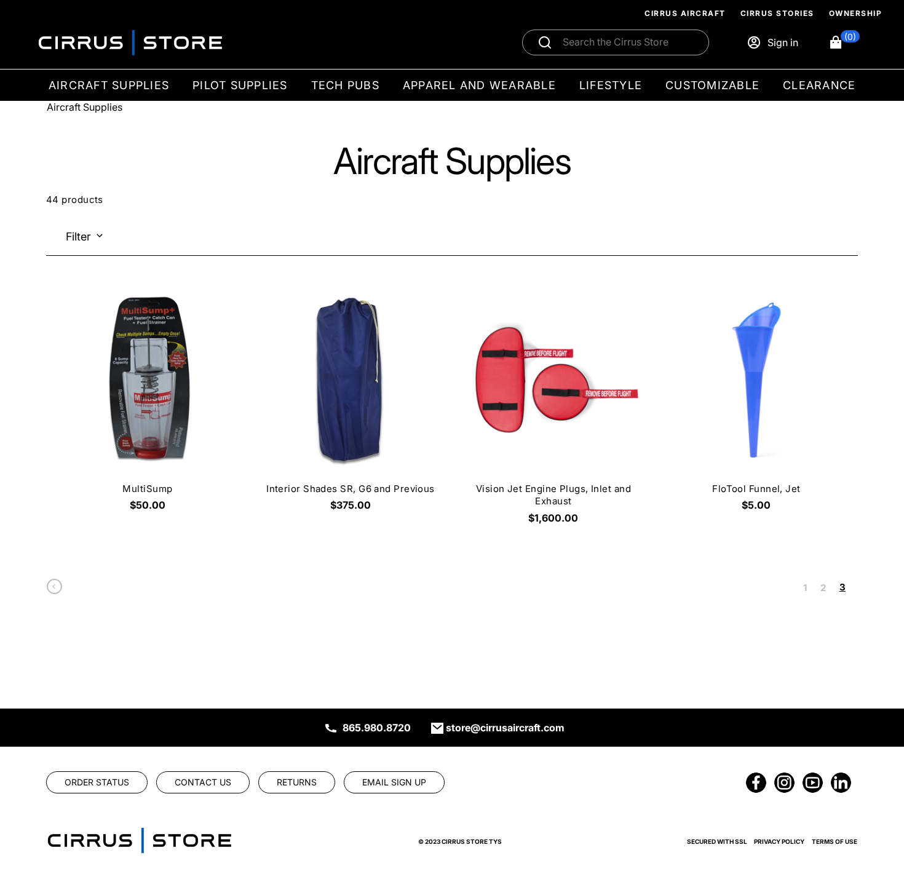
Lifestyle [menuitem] (610, 85)
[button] (844, 42)
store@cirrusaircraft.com (505, 727)
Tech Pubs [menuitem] (345, 85)
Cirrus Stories (777, 13)
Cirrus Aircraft (685, 13)
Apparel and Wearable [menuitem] (479, 85)
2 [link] (823, 588)
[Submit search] (545, 42)
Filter (78, 236)
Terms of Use (834, 841)
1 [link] (805, 588)
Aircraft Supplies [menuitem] (109, 85)
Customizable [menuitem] (712, 85)
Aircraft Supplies (84, 107)
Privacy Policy (779, 841)
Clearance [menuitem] (819, 85)
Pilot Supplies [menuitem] (240, 85)
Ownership (855, 13)
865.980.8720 (377, 727)
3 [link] (842, 587)
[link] (54, 589)
